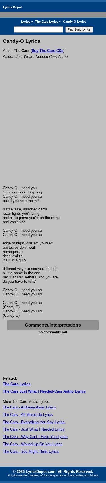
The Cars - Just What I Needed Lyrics (34, 429)
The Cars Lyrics (46, 21)
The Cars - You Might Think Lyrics (31, 451)
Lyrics (25, 21)
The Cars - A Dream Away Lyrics (29, 407)
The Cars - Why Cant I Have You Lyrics (35, 437)
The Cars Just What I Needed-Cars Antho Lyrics (44, 391)
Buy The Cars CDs (47, 50)
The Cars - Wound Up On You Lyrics (32, 444)
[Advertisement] (53, 130)
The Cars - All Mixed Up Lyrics (28, 414)
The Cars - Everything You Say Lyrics (34, 422)
